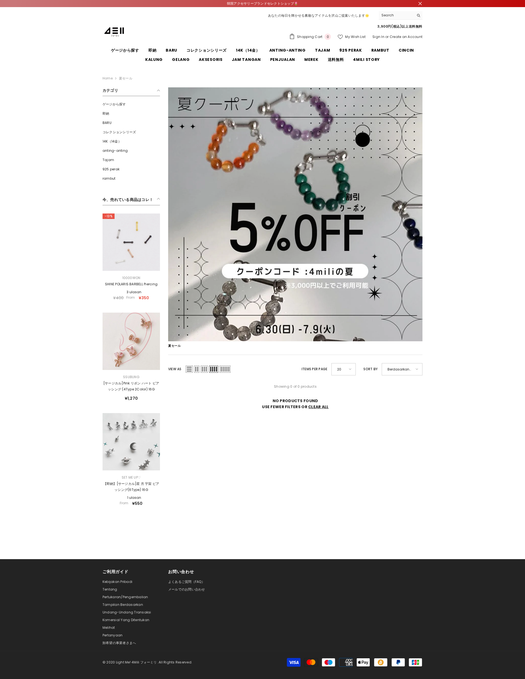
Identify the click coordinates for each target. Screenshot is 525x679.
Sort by (370, 369)
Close (420, 3)
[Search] (400, 15)
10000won (131, 277)
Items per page (314, 369)
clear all (318, 407)
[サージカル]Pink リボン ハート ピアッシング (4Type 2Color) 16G (131, 386)
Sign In (378, 36)
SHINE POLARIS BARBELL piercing (131, 284)
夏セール (125, 78)
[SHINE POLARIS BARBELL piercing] (131, 242)
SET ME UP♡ (131, 477)
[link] (295, 214)
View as (175, 369)
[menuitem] (131, 104)
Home (108, 78)
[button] (189, 369)
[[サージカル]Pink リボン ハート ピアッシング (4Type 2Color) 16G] (131, 341)
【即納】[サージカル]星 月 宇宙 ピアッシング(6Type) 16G (131, 486)
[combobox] (396, 15)
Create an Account (406, 36)
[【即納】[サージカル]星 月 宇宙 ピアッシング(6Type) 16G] (131, 441)
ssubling (131, 377)
